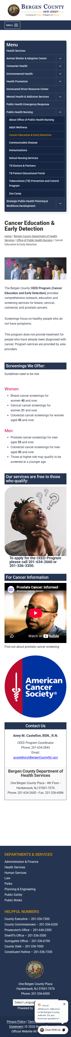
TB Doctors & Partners (22, 165)
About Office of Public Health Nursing (31, 119)
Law (7, 878)
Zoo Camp (15, 193)
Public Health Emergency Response (27, 104)
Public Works (13, 900)
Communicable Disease (23, 142)
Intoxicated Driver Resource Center (27, 89)
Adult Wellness (18, 127)
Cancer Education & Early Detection (30, 134)
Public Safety (13, 895)
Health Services (15, 50)
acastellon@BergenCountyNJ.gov (35, 757)
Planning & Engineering (20, 889)
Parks (8, 883)
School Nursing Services (23, 158)
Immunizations (18, 150)
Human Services (15, 873)
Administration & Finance (21, 862)
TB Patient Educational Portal (27, 173)
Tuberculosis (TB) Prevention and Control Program (34, 183)
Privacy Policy (16, 1021)
